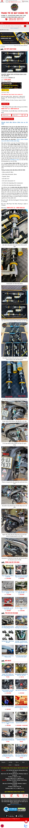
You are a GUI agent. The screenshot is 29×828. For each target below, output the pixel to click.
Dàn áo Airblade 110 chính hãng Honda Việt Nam (8, 691)
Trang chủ (2, 45)
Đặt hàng (6, 90)
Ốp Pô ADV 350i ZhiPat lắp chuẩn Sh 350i (21, 592)
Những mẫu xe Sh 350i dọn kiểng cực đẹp (8, 656)
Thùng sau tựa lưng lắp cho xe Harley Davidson (21, 739)
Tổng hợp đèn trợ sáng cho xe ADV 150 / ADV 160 (21, 675)
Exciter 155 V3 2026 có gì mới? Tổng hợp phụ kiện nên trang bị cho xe (8, 675)
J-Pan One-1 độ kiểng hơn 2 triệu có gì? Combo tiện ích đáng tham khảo (21, 756)
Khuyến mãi (17, 765)
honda (7, 45)
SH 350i (11, 45)
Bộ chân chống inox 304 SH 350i (21, 608)
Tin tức (23, 762)
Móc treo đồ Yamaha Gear (21, 690)
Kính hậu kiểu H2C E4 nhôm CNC (8, 723)
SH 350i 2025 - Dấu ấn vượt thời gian (8, 642)
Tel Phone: (10, 776)
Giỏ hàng (26, 1)
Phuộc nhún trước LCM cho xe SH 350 (8, 576)
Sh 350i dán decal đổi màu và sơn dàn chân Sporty (21, 656)
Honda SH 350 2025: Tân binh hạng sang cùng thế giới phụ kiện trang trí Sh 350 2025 (21, 628)
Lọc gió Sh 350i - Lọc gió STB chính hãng (7, 608)
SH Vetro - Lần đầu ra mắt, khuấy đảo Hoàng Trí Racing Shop (21, 642)
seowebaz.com (9, 818)
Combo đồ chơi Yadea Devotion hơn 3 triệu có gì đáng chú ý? (7, 756)
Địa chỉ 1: (4, 770)
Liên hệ (10, 765)
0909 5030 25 (15, 108)
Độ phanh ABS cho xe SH (21, 722)
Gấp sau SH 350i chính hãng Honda (8, 592)
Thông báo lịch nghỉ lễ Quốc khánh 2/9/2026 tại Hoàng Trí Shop (21, 707)
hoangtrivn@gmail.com (16, 804)
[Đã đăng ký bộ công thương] (10, 809)
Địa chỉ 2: (4, 780)
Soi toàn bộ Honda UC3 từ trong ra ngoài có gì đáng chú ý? (7, 740)
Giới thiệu (10, 762)
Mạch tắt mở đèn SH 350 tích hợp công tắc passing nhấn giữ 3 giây (21, 576)
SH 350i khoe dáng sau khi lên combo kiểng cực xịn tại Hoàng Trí (8, 627)
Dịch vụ (17, 762)
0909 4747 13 (5, 108)
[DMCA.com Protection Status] (21, 809)
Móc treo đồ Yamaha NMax (8, 706)
